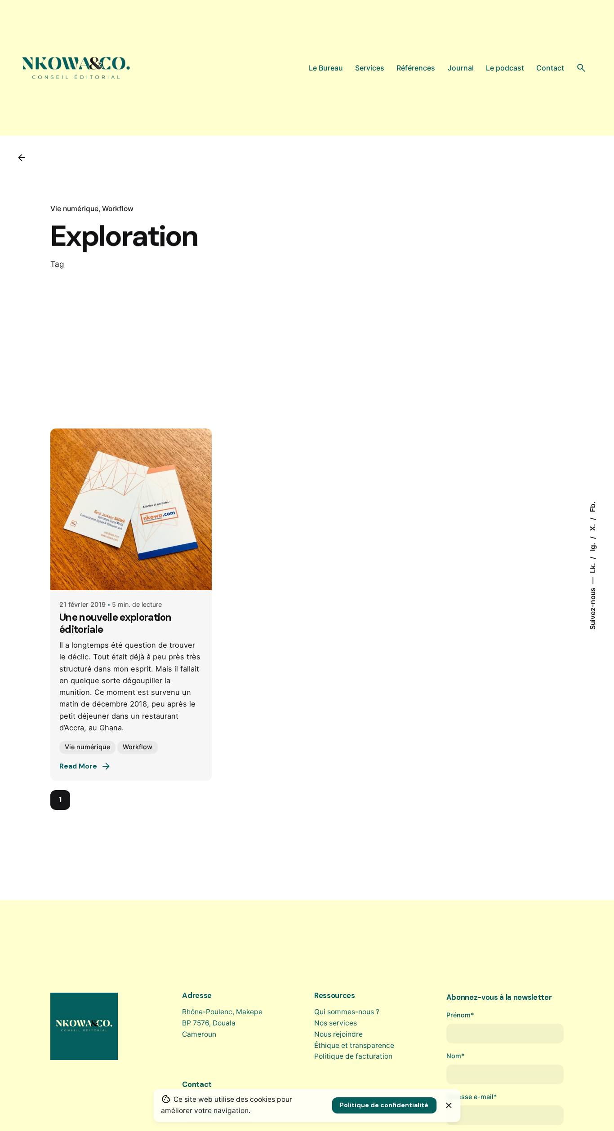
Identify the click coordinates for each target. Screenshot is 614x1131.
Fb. (592, 506)
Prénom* (460, 1015)
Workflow (117, 208)
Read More (78, 766)
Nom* (455, 1056)
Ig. (592, 546)
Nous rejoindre (338, 1034)
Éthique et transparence (354, 1045)
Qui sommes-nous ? (346, 1011)
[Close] (449, 1105)
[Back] (21, 157)
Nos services (335, 1023)
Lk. (592, 567)
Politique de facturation (353, 1056)
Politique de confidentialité (384, 1105)
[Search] (581, 68)
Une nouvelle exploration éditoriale (115, 623)
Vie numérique (74, 208)
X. (592, 526)
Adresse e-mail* (471, 1096)
